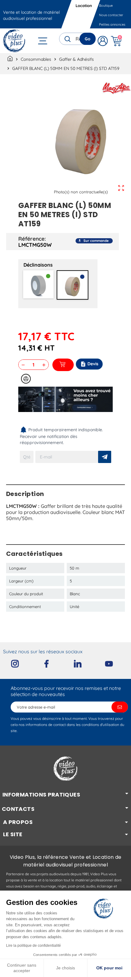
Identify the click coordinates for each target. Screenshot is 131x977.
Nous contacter (111, 15)
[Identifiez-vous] (103, 40)
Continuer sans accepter (21, 968)
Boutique (106, 5)
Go (87, 39)
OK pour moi (109, 967)
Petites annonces (112, 24)
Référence (31, 238)
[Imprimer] (26, 379)
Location (84, 5)
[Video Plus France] (14, 40)
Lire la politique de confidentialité (33, 945)
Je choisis (65, 967)
